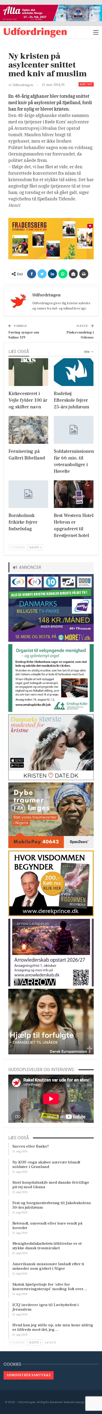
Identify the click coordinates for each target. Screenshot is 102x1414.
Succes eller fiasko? (30, 1146)
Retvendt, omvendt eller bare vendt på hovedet (47, 1226)
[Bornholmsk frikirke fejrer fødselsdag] (28, 494)
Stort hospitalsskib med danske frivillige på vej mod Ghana (50, 1185)
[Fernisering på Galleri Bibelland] (28, 430)
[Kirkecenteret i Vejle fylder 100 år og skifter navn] (28, 372)
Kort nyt (86, 84)
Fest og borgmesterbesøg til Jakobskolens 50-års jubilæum (51, 1205)
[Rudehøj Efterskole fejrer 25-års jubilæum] (73, 372)
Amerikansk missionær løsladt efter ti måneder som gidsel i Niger (48, 1266)
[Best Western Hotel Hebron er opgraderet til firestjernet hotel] (73, 494)
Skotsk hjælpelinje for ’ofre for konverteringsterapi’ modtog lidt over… (49, 1287)
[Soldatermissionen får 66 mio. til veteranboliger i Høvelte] (73, 430)
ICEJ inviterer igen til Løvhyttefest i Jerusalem (45, 1307)
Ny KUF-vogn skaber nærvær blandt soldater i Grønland (46, 1164)
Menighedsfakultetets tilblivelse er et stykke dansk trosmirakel (47, 1246)
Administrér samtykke (28, 1375)
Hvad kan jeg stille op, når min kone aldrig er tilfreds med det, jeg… (52, 1327)
